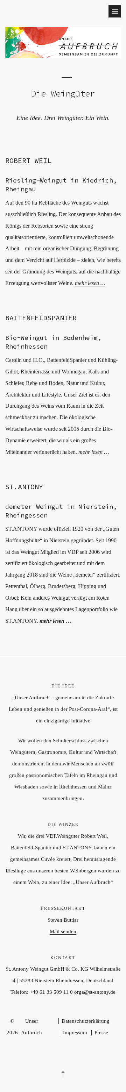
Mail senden (63, 931)
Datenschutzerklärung (86, 1021)
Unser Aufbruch (31, 1026)
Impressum (75, 1032)
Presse (101, 1032)
